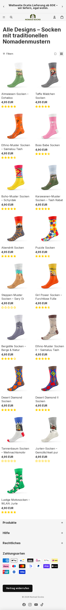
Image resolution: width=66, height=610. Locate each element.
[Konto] (54, 17)
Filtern (9, 53)
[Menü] (4, 17)
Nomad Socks (37, 597)
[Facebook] (24, 605)
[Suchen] (11, 17)
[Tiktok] (42, 605)
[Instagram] (30, 605)
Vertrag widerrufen (17, 588)
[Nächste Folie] (62, 6)
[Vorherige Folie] (3, 6)
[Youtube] (36, 605)
